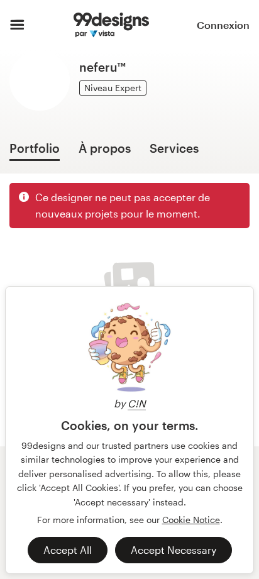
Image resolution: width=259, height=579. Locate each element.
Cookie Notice (191, 519)
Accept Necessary (173, 550)
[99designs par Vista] (111, 25)
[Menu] (17, 25)
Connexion (223, 25)
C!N (137, 403)
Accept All (67, 550)
